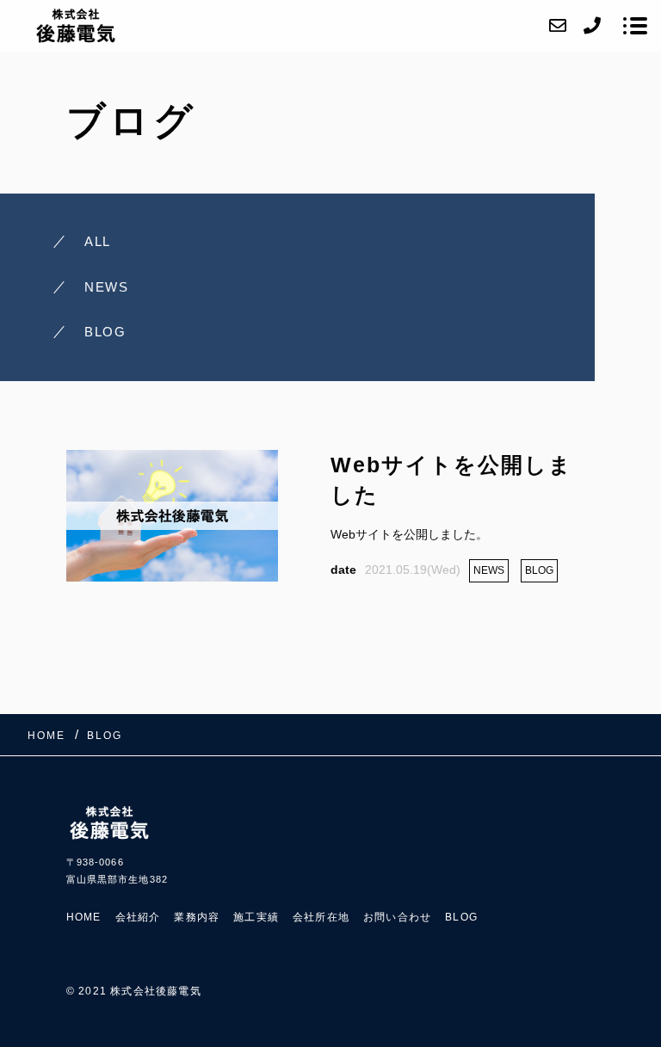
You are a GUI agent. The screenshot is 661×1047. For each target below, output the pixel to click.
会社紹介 (138, 917)
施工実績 (256, 917)
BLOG (461, 917)
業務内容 (196, 917)
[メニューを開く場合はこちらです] (635, 26)
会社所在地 (321, 917)
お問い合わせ (397, 917)
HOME (84, 917)
